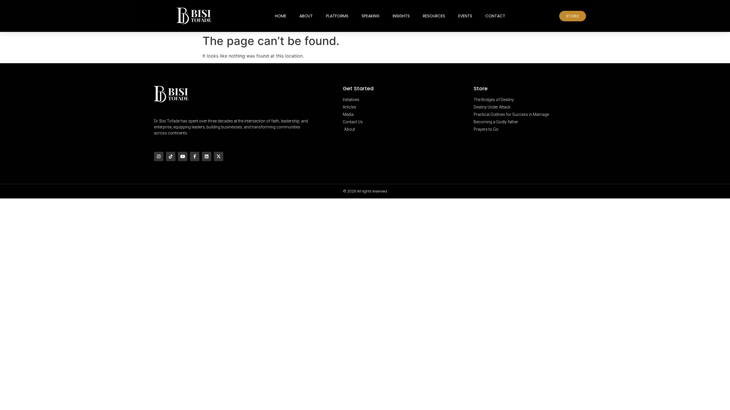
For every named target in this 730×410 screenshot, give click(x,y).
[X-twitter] (218, 156)
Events (465, 16)
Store (481, 88)
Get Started (358, 88)
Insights (401, 16)
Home (280, 16)
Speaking (371, 16)
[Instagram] (158, 156)
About (306, 16)
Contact (495, 16)
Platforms (337, 16)
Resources (434, 16)
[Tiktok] (170, 156)
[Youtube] (182, 156)
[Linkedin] (206, 156)
